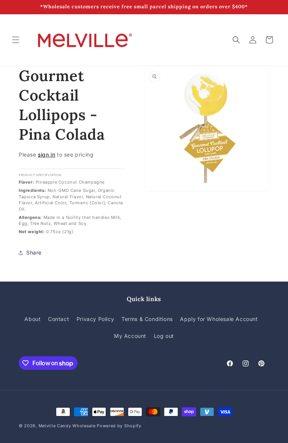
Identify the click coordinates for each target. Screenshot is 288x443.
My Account (130, 336)
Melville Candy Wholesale (67, 425)
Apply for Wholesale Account (219, 319)
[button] (16, 40)
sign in (46, 154)
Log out (164, 336)
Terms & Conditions (147, 319)
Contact (58, 319)
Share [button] (34, 252)
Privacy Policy (95, 319)
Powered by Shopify (119, 425)
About (32, 319)
